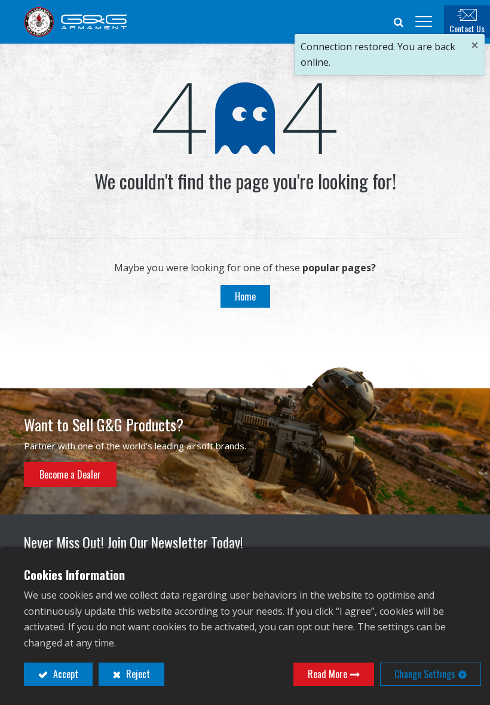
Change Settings (424, 674)
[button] (398, 21)
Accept (64, 674)
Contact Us (467, 28)
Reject (137, 674)
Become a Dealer (70, 474)
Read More (327, 674)
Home (245, 296)
